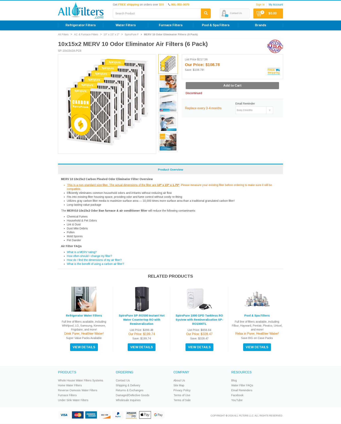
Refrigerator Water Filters (84, 315)
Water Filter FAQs (242, 385)
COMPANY (181, 372)
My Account (276, 4)
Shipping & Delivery (128, 385)
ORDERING (124, 372)
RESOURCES (241, 372)
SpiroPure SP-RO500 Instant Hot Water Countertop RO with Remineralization (142, 319)
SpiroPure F (132, 34)
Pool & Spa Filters (257, 315)
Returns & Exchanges (129, 390)
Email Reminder (245, 103)
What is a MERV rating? (82, 252)
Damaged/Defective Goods (132, 395)
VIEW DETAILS (84, 347)
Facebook (237, 395)
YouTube (237, 400)
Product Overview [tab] (170, 169)
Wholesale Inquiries (128, 400)
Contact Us (123, 380)
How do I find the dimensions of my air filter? (94, 259)
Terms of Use (181, 395)
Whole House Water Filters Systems (80, 380)
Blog (234, 380)
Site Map (178, 385)
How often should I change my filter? (89, 256)
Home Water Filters (70, 385)
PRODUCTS (67, 372)
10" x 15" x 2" (111, 34)
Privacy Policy (182, 390)
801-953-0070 (180, 4)
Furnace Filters (67, 395)
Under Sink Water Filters (73, 400)
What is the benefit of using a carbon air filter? (95, 263)
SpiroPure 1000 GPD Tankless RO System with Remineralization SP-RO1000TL (199, 319)
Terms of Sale (182, 400)
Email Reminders (241, 390)
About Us (179, 380)
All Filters (63, 34)
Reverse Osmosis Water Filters (77, 390)
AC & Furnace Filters (86, 34)
